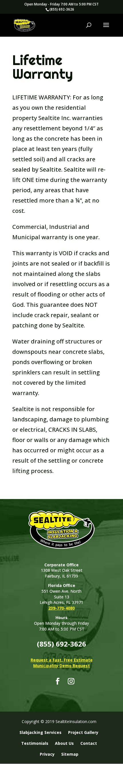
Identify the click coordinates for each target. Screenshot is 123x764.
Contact (88, 743)
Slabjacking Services (40, 732)
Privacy (47, 754)
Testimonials (34, 743)
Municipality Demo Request (61, 665)
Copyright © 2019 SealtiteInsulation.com (59, 721)
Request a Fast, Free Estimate (62, 660)
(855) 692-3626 (61, 9)
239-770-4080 (61, 608)
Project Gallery (83, 732)
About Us (64, 743)
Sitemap (69, 754)
